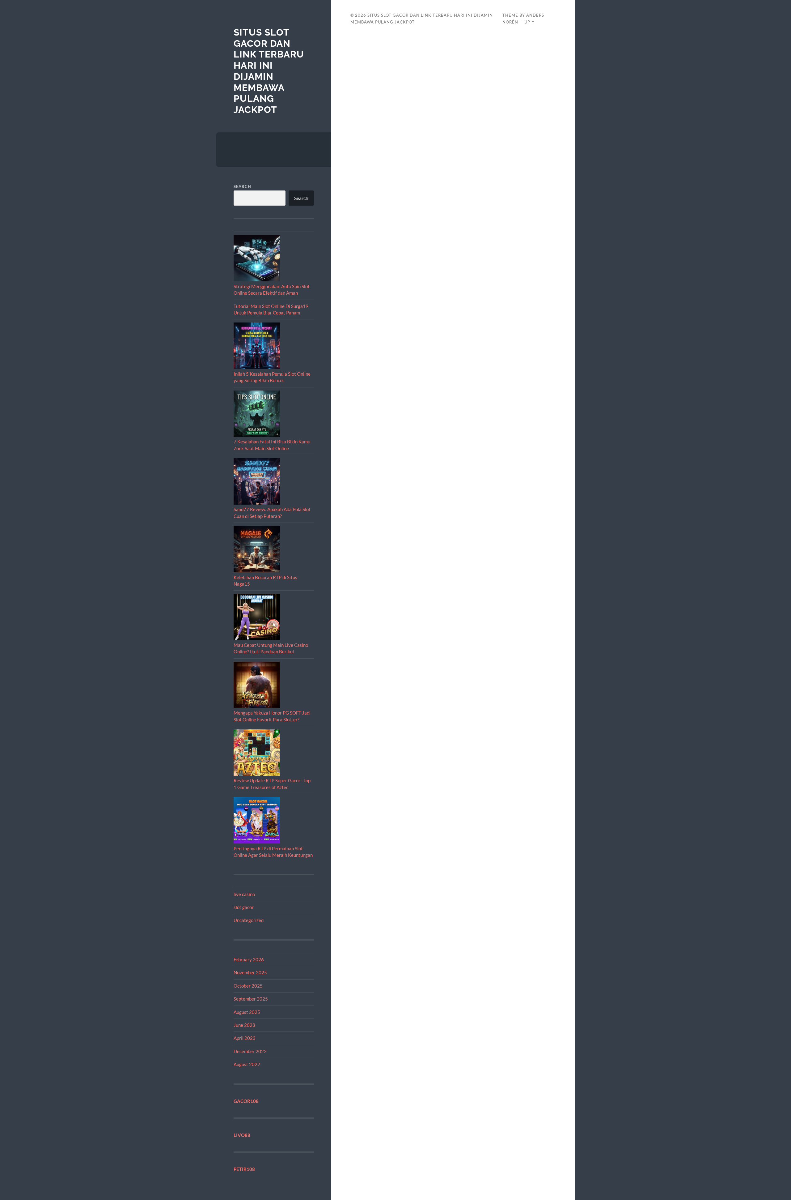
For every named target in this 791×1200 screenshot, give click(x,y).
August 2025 (247, 1012)
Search (242, 186)
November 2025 (250, 972)
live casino (244, 894)
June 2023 (244, 1025)
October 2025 (248, 986)
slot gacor (244, 907)
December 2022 (250, 1051)
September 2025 (251, 998)
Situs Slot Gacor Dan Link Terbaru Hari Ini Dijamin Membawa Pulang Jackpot (269, 71)
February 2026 (249, 959)
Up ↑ (529, 21)
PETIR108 (244, 1169)
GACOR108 (246, 1101)
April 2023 (245, 1038)
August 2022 (247, 1064)
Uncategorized (249, 920)
